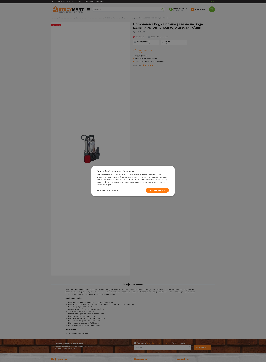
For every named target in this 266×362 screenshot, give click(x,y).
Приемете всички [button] (157, 190)
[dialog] (133, 181)
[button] (109, 190)
